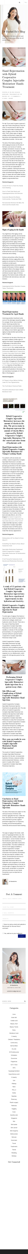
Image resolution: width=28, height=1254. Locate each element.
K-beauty (14, 1077)
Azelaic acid (14, 1020)
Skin (14, 1121)
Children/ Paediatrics (14, 1039)
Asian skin (14, 1017)
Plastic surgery (14, 1102)
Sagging (14, 1109)
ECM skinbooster (14, 1052)
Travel (14, 1143)
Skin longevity (14, 1131)
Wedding (14, 1153)
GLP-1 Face (14, 1064)
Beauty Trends (14, 1027)
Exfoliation (14, 1055)
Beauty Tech (14, 1024)
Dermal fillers (14, 1046)
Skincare (5, 94)
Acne (14, 1014)
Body (14, 1030)
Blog (18, 92)
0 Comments (15, 96)
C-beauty (14, 1036)
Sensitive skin (14, 1115)
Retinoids (14, 1105)
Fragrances (14, 1061)
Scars (14, 1112)
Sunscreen (14, 1140)
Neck (14, 1086)
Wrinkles (14, 1156)
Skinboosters (14, 1134)
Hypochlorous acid (14, 1074)
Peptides (14, 1096)
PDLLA (14, 1090)
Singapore (14, 1118)
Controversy (14, 1042)
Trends (14, 1149)
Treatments (13, 94)
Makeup (14, 1083)
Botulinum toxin (14, 1033)
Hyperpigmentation (14, 1071)
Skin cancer (14, 1127)
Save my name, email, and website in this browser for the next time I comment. (14, 926)
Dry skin (14, 1049)
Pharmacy (14, 1099)
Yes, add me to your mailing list (13, 933)
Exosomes (14, 1058)
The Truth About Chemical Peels (11, 386)
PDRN (14, 1093)
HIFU (14, 1068)
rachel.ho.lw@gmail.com (14, 991)
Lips (14, 1080)
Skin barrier (14, 1124)
